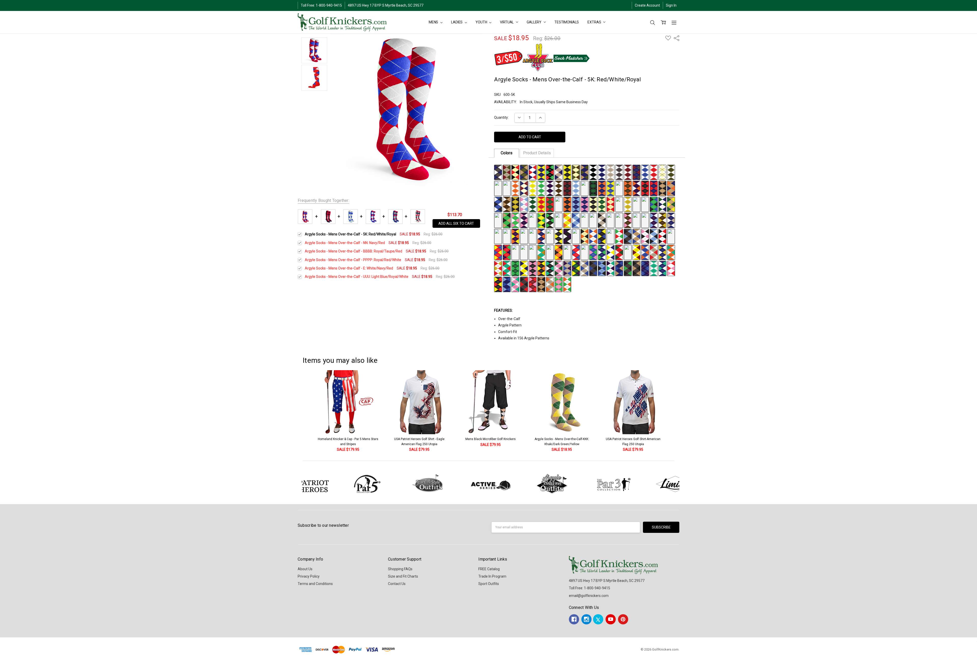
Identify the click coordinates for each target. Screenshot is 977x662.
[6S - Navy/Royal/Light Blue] (506, 284)
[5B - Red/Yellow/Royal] (498, 252)
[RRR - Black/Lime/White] (550, 220)
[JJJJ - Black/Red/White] (524, 236)
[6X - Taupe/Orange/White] (550, 284)
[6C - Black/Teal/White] (550, 268)
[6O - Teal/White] (653, 268)
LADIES (457, 22)
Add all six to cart (456, 223)
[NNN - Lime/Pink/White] (515, 220)
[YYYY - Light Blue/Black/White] (653, 236)
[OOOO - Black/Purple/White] (567, 236)
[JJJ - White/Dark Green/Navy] (662, 204)
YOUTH (482, 22)
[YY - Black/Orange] (567, 204)
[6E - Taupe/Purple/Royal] (567, 268)
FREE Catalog (489, 569)
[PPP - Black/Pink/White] (532, 220)
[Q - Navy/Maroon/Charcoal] (636, 172)
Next (682, 411)
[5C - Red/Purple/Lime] (506, 252)
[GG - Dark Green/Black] (593, 188)
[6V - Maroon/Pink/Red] (532, 284)
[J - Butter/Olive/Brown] (576, 172)
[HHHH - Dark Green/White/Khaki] (506, 236)
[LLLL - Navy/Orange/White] (541, 236)
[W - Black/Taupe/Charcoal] (506, 188)
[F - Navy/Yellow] (541, 172)
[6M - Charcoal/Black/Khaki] (636, 268)
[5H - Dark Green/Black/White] (550, 252)
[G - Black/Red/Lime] (550, 172)
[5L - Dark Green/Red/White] (584, 252)
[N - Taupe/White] (610, 172)
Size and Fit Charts (403, 576)
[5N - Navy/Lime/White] (602, 252)
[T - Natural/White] (662, 172)
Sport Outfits (488, 584)
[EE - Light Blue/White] (576, 188)
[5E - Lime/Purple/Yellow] (524, 252)
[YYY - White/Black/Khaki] (610, 220)
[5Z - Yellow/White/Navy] (524, 268)
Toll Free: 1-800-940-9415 (321, 5)
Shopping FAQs (400, 569)
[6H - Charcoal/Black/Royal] (593, 268)
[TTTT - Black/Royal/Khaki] (610, 236)
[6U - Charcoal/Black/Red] (524, 284)
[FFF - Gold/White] (627, 204)
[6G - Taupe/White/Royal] (584, 268)
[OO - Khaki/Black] (662, 188)
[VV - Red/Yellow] (541, 204)
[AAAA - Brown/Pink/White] (627, 220)
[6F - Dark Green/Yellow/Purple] (576, 268)
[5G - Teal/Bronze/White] (541, 252)
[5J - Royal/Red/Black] (567, 252)
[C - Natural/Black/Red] (515, 172)
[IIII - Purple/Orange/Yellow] (515, 236)
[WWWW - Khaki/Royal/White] (636, 236)
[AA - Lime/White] (541, 188)
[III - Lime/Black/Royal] (653, 204)
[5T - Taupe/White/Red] (653, 252)
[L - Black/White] (593, 172)
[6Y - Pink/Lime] (558, 284)
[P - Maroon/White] (627, 172)
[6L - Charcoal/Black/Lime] (627, 268)
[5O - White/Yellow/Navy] (610, 252)
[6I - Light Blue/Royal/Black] (602, 268)
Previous (299, 411)
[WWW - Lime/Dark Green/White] (593, 220)
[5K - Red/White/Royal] (576, 252)
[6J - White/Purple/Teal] (610, 268)
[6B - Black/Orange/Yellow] (541, 268)
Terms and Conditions (315, 584)
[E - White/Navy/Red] (532, 172)
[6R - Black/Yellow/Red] (498, 284)
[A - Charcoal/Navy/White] (498, 172)
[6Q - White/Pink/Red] (671, 268)
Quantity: (501, 117)
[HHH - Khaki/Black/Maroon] (645, 204)
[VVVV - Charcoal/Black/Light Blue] (627, 236)
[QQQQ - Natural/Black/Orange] (584, 236)
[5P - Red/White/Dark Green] (619, 252)
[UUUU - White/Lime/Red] (619, 236)
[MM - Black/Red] (645, 188)
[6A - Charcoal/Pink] (532, 268)
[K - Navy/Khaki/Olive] (584, 172)
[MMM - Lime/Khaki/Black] (506, 220)
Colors (506, 153)
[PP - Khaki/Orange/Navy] (671, 188)
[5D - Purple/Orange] (515, 252)
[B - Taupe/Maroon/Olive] (506, 172)
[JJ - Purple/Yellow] (619, 188)
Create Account (647, 5)
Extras (594, 22)
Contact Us (397, 584)
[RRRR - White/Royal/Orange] (593, 236)
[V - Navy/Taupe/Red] (498, 188)
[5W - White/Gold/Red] (498, 268)
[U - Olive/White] (671, 172)
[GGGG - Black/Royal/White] (498, 236)
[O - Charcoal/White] (619, 172)
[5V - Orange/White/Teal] (671, 252)
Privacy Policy (309, 576)
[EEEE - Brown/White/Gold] (662, 220)
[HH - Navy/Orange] (602, 188)
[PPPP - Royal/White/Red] (576, 236)
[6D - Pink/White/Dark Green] (558, 268)
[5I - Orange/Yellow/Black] (558, 252)
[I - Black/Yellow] (567, 172)
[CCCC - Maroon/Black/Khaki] (645, 220)
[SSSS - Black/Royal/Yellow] (602, 236)
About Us (305, 569)
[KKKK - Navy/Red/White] (532, 236)
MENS (434, 22)
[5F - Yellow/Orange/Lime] (532, 252)
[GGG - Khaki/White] (636, 204)
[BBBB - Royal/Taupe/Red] (636, 220)
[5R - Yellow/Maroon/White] (636, 252)
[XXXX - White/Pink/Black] (645, 236)
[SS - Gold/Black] (515, 204)
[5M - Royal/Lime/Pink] (593, 252)
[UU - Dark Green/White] (532, 204)
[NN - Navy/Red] (653, 188)
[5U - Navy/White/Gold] (662, 252)
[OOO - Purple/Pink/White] (524, 220)
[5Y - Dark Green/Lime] (515, 268)
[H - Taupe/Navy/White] (558, 172)
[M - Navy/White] (602, 172)
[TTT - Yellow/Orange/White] (567, 220)
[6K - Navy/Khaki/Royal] (619, 268)
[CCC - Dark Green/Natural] (602, 204)
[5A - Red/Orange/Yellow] (671, 236)
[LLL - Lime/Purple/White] (498, 220)
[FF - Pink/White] (584, 188)
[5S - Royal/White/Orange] (645, 252)
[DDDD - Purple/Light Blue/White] (653, 220)
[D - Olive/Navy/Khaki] (524, 172)
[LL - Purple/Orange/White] (636, 188)
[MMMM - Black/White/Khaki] (550, 236)
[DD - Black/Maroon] (567, 188)
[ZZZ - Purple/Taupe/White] (619, 220)
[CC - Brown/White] (558, 188)
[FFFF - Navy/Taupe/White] (671, 220)
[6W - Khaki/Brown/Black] (541, 284)
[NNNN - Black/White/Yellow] (558, 236)
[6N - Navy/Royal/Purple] (645, 268)
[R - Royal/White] (645, 172)
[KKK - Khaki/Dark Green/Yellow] (671, 204)
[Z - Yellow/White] (532, 188)
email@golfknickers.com (589, 596)
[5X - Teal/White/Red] (506, 268)
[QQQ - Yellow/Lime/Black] (541, 220)
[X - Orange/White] (515, 188)
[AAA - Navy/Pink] (584, 204)
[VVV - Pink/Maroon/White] (584, 220)
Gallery (534, 22)
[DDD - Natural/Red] (610, 204)
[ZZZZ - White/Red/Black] (662, 236)
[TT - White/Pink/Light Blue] (524, 204)
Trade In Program (492, 576)
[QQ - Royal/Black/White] (498, 204)
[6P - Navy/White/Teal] (662, 268)
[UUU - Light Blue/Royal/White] (576, 220)
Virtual (507, 22)
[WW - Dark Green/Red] (550, 204)
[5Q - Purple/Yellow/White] (627, 252)
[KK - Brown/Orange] (627, 188)
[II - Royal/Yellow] (610, 188)
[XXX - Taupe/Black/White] (602, 220)
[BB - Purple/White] (550, 188)
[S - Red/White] (653, 172)
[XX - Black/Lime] (558, 204)
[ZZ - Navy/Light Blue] (576, 204)
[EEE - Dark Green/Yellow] (619, 204)
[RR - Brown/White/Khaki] (506, 204)
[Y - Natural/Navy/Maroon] (524, 188)
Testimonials (566, 22)
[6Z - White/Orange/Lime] (567, 284)
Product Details (537, 153)
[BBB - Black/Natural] (593, 204)
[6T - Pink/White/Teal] (515, 284)
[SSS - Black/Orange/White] (558, 220)
